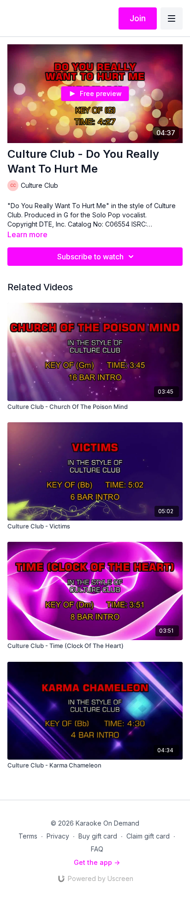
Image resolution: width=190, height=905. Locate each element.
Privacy (58, 836)
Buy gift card (97, 836)
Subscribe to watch (90, 256)
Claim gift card (148, 836)
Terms (27, 836)
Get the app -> (97, 862)
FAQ (97, 849)
